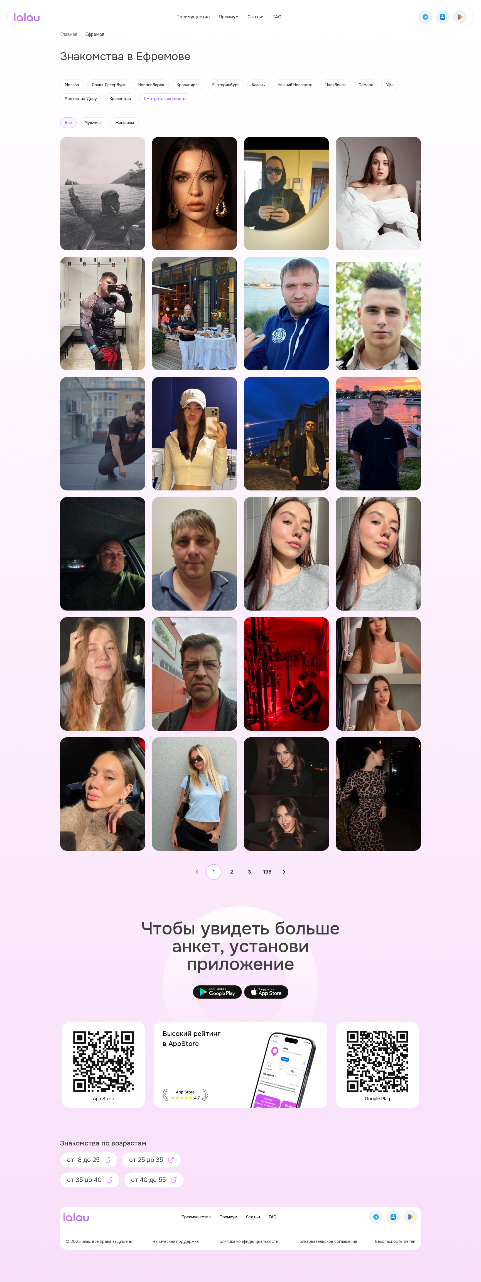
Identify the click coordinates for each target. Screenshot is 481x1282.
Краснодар (120, 98)
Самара (366, 84)
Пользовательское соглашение (327, 1241)
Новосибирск (151, 84)
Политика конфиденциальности (247, 1241)
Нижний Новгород (295, 84)
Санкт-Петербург (109, 84)
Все (68, 122)
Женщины (124, 122)
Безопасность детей (395, 1241)
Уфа (390, 84)
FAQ (277, 17)
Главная (68, 34)
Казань (258, 84)
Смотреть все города (165, 98)
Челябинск (335, 84)
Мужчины (93, 122)
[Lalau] (27, 17)
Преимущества (193, 17)
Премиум (229, 17)
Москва (72, 84)
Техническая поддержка (175, 1241)
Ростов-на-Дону (81, 98)
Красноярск (188, 84)
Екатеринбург (225, 84)
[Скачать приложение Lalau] (425, 17)
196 (267, 872)
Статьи (255, 17)
